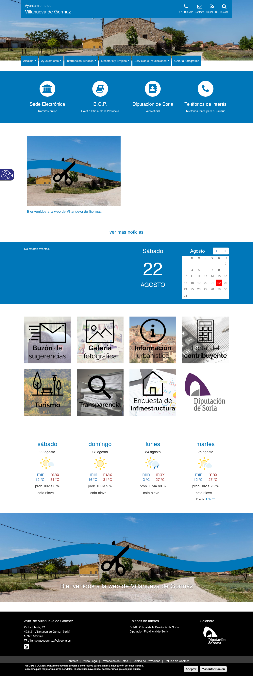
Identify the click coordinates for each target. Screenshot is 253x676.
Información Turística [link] (80, 61)
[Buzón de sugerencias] (47, 339)
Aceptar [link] (191, 669)
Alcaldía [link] (28, 61)
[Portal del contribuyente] (205, 339)
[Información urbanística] (152, 339)
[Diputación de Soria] (205, 392)
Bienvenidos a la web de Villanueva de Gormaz (64, 211)
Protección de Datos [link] (115, 661)
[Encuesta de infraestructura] (152, 392)
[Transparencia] (100, 392)
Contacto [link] (199, 11)
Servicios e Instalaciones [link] (150, 61)
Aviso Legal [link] (89, 661)
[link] (48, 9)
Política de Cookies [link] (177, 661)
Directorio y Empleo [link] (114, 61)
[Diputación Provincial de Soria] (214, 635)
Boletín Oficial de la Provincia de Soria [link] (154, 627)
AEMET (210, 499)
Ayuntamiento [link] (50, 61)
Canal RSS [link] (212, 11)
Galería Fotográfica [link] (186, 61)
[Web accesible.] (5, 174)
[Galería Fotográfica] (100, 339)
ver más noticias (126, 231)
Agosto (197, 250)
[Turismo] (47, 392)
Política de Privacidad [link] (146, 661)
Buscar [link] (224, 11)
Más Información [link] (213, 669)
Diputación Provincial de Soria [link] (148, 631)
